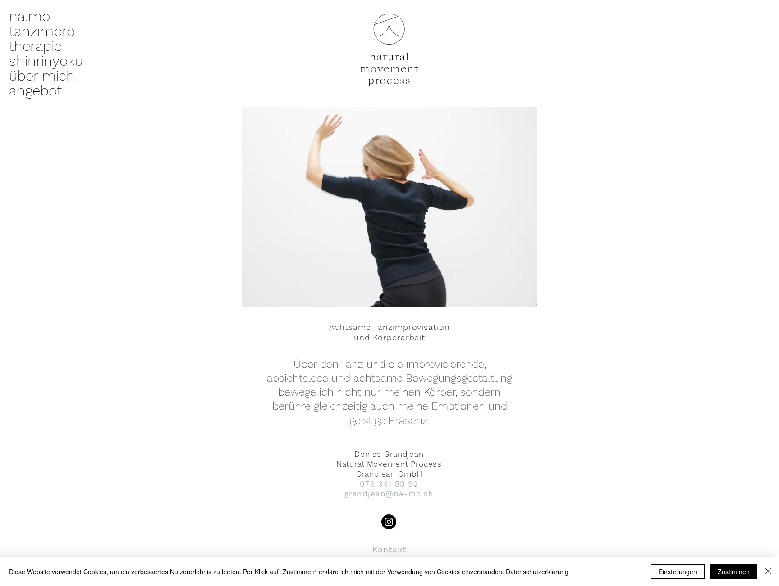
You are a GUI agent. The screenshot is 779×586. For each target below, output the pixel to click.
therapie (35, 46)
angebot (35, 90)
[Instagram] (388, 521)
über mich (42, 75)
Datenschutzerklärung (537, 571)
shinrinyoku (46, 61)
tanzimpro (42, 31)
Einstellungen (678, 571)
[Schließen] (768, 571)
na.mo (29, 16)
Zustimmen (734, 571)
